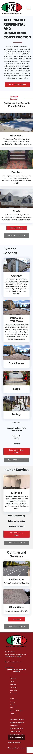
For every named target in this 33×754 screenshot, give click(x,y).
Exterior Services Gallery (16, 451)
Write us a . (16, 748)
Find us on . (15, 742)
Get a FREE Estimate (17, 84)
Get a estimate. (16, 737)
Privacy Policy (9, 667)
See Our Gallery (16, 228)
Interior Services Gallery (16, 534)
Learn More (16, 619)
